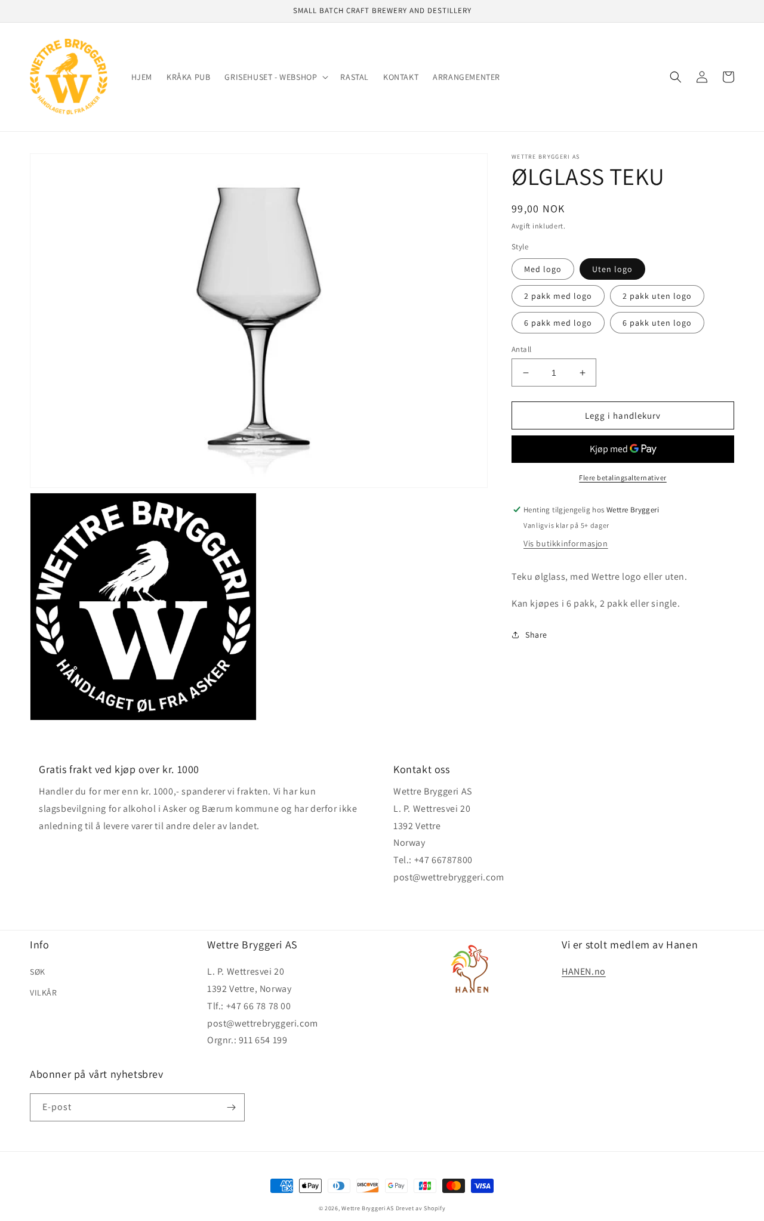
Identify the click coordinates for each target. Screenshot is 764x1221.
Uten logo (612, 269)
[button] (275, 76)
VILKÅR (43, 992)
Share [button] (536, 634)
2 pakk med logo (558, 295)
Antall (521, 349)
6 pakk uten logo (657, 322)
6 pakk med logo (558, 322)
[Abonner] (231, 1107)
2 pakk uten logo (657, 295)
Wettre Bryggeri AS (367, 1208)
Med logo (543, 269)
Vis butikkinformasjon (565, 543)
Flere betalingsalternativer (623, 477)
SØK (37, 971)
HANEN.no (584, 971)
